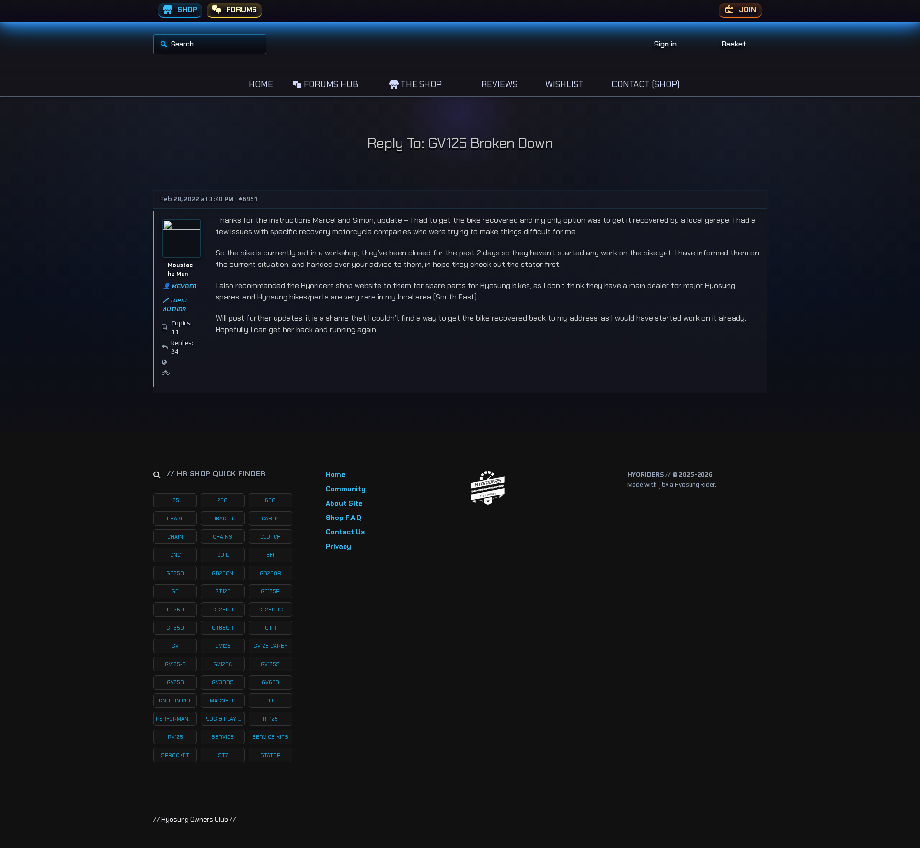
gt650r (222, 627)
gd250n (222, 573)
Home (335, 474)
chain (175, 536)
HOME (260, 84)
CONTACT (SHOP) (645, 84)
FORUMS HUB (330, 84)
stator (270, 755)
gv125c (222, 664)
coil (223, 555)
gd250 (175, 573)
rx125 (175, 737)
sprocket (175, 755)
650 (270, 500)
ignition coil (175, 700)
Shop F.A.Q (343, 517)
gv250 (175, 682)
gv (175, 646)
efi (270, 555)
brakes (222, 518)
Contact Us (345, 532)
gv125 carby (270, 646)
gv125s (270, 664)
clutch (270, 536)
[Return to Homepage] (488, 488)
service (222, 737)
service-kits (270, 737)
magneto (223, 700)
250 (223, 500)
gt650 (175, 627)
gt (175, 591)
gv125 (222, 646)
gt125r (270, 591)
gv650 (270, 682)
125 (175, 500)
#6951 (248, 199)
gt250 (175, 609)
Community (346, 488)
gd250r (270, 573)
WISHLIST (563, 84)
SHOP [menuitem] (186, 9)
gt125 (222, 591)
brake (175, 518)
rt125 (270, 718)
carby (270, 518)
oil (270, 700)
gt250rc (270, 609)
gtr (270, 627)
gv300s (223, 682)
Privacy (338, 546)
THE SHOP (420, 84)
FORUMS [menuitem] (240, 9)
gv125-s (175, 664)
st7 (223, 755)
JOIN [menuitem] (746, 9)
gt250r (222, 609)
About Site (344, 503)
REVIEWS (498, 84)
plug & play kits (223, 718)
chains (222, 536)
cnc (175, 555)
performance (175, 718)
